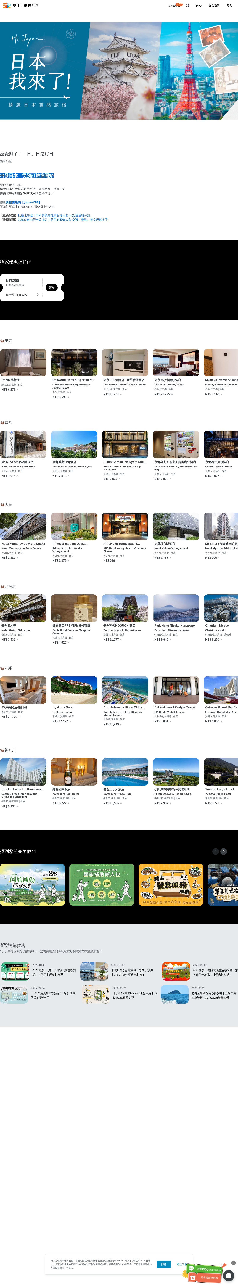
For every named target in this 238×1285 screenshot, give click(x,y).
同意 (163, 1264)
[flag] (187, 5)
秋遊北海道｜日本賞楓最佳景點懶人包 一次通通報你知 (54, 215)
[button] (223, 851)
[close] (233, 1263)
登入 (229, 5)
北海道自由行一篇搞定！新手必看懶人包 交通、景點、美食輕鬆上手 (63, 219)
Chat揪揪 (174, 5)
